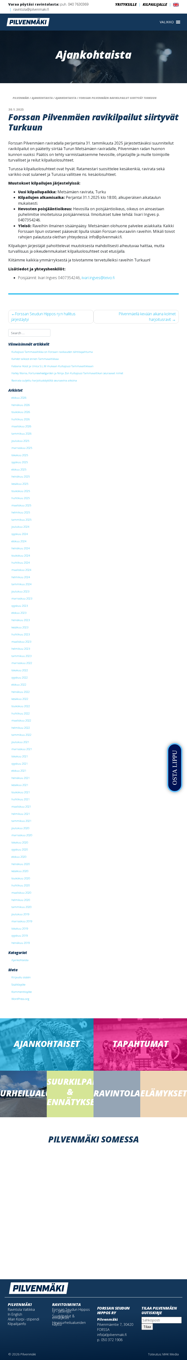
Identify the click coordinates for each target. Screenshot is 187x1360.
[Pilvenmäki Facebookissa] (169, 1286)
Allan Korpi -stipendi (23, 1319)
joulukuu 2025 (20, 441)
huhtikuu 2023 (20, 634)
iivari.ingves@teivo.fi (98, 277)
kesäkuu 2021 (19, 785)
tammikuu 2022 (21, 735)
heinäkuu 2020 (20, 864)
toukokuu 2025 (20, 491)
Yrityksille (126, 4)
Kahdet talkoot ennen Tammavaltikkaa (35, 359)
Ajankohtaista (19, 960)
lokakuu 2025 (19, 455)
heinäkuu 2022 (20, 692)
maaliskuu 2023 (21, 641)
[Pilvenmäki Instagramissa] (176, 1286)
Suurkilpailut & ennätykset (63, 1317)
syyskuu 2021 (19, 763)
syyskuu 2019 (19, 935)
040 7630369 (78, 4)
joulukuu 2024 (20, 526)
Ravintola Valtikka (21, 1309)
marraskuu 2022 (21, 663)
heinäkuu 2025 (20, 476)
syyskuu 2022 (19, 677)
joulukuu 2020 (20, 828)
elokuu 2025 (18, 469)
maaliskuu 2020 (21, 892)
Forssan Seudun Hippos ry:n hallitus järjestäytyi (43, 316)
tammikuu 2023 (21, 656)
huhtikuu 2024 (20, 562)
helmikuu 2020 (20, 900)
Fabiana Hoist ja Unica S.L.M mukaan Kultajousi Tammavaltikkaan (52, 366)
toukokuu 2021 (20, 792)
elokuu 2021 (18, 770)
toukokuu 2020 (20, 878)
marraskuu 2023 (21, 598)
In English (15, 1314)
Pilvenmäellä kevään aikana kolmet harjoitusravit (147, 316)
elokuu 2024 (18, 541)
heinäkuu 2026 (20, 405)
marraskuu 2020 (21, 835)
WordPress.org (20, 999)
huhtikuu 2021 (20, 799)
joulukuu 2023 (20, 591)
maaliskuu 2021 (21, 806)
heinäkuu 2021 (20, 778)
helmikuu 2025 (20, 512)
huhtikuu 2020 (20, 885)
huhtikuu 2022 (20, 713)
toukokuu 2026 (20, 412)
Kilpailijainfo (17, 1323)
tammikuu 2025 (21, 519)
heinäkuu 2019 (20, 943)
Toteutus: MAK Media (163, 1354)
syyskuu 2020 (19, 849)
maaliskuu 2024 (21, 570)
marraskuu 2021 (21, 749)
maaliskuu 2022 (21, 720)
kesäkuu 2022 (19, 699)
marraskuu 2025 (21, 448)
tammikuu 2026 (21, 433)
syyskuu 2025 (19, 462)
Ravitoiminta (66, 1304)
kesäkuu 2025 (19, 484)
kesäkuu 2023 (19, 627)
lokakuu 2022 (19, 670)
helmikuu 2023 (20, 648)
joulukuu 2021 (20, 742)
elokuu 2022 (18, 684)
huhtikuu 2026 (20, 419)
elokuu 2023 (18, 613)
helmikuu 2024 (20, 577)
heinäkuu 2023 (20, 620)
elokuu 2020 (18, 856)
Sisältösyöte (18, 984)
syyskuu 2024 (19, 534)
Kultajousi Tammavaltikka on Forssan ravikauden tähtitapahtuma (52, 352)
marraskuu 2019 (21, 921)
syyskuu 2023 (19, 605)
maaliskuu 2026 (21, 426)
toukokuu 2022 (20, 706)
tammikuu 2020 (21, 907)
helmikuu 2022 (20, 727)
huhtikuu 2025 (20, 498)
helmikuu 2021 (20, 814)
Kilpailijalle (155, 4)
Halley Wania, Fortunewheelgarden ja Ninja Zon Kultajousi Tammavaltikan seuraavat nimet (67, 373)
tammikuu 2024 (21, 584)
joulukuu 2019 (20, 914)
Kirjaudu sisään (21, 977)
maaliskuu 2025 (21, 505)
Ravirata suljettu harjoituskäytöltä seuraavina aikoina (44, 380)
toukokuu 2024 (20, 555)
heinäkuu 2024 (20, 548)
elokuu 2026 (18, 397)
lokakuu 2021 (19, 756)
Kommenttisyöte (21, 992)
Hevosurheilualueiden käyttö (69, 1323)
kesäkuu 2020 (19, 871)
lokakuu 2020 (19, 842)
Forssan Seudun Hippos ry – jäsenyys (71, 1310)
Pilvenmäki (20, 1304)
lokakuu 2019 (19, 928)
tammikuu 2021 (21, 821)
